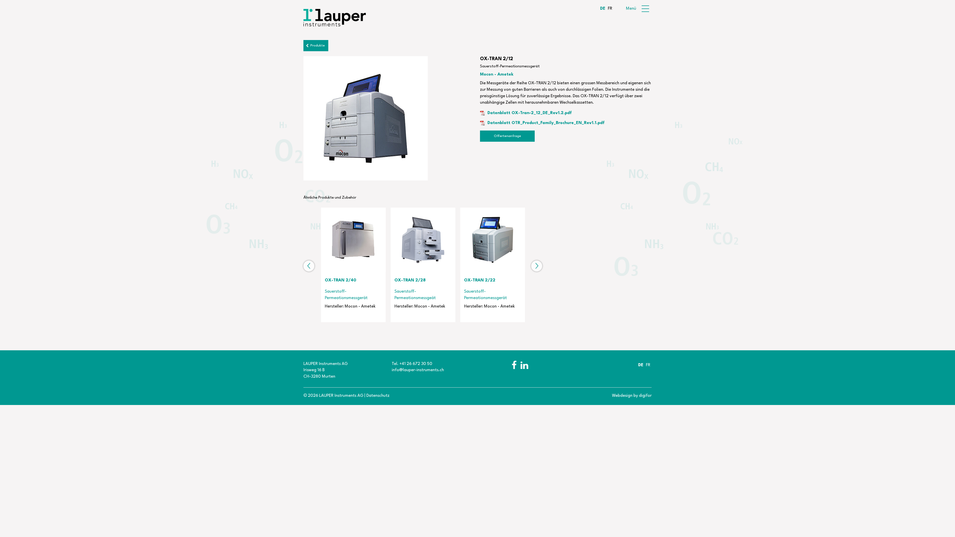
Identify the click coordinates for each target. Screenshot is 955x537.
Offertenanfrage (507, 136)
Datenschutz (377, 396)
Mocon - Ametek (497, 74)
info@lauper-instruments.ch (418, 370)
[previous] (308, 266)
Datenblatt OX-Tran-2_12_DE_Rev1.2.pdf (529, 113)
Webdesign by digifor (632, 396)
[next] (536, 266)
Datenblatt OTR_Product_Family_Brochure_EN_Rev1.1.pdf (546, 123)
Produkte (317, 45)
